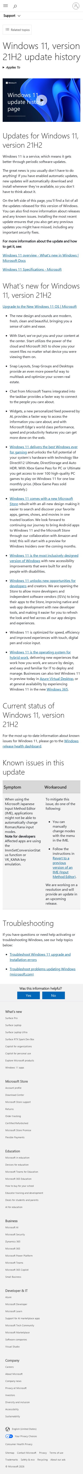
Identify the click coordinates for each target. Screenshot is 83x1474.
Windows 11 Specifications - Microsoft (32, 269)
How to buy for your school (19, 1185)
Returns (9, 1109)
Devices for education (17, 1164)
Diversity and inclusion (17, 1402)
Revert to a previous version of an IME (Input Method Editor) (64, 867)
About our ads (58, 1459)
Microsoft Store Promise (18, 1130)
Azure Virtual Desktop (56, 678)
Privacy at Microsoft (16, 1388)
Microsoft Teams (14, 1262)
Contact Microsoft (26, 1452)
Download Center (14, 1095)
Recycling (42, 1459)
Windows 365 (57, 689)
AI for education (13, 1207)
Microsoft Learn (13, 1311)
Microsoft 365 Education (18, 1178)
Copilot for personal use (18, 1053)
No (53, 995)
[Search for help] (15, 5)
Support (10, 15)
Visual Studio (12, 1346)
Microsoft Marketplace (17, 1332)
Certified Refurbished (16, 1123)
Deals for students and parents (22, 1200)
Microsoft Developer (16, 1304)
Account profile (13, 1087)
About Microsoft (14, 1374)
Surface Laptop (13, 1025)
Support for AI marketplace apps (22, 1318)
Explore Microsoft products (19, 1060)
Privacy (43, 1452)
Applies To (13, 67)
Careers (9, 1366)
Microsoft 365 (12, 1248)
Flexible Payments (15, 1137)
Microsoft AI (11, 1227)
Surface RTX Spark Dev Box (19, 1039)
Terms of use (56, 1452)
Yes (28, 995)
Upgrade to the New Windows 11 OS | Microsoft (40, 306)
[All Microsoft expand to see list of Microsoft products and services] (5, 6)
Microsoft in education (17, 1157)
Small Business (13, 1276)
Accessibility (12, 1409)
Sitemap (9, 1452)
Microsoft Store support (18, 1102)
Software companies (16, 1339)
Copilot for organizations (18, 1046)
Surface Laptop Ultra (16, 1032)
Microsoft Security (15, 1234)
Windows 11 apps (14, 1067)
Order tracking (13, 1116)
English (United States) (24, 1429)
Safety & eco (28, 1459)
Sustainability (12, 1416)
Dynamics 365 (12, 1241)
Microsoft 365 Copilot (17, 1269)
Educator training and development (24, 1193)
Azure (8, 1297)
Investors (10, 1395)
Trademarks (11, 1459)
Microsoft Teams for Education (21, 1171)
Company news (13, 1381)
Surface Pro (11, 1018)
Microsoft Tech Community (19, 1325)
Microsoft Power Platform (19, 1255)
